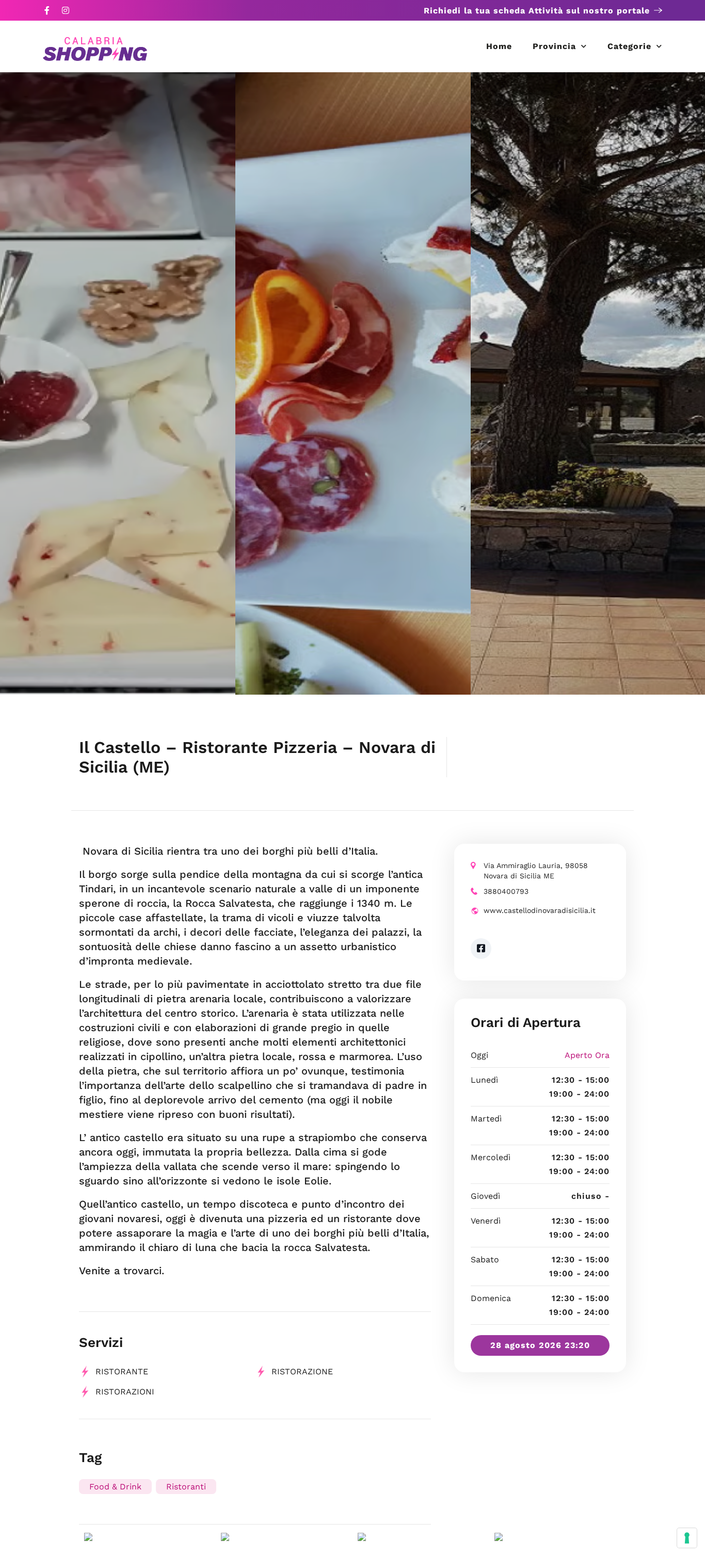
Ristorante (121, 1371)
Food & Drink (115, 1486)
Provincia (554, 46)
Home (499, 46)
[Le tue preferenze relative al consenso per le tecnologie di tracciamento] (687, 1538)
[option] (117, 383)
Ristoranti (186, 1486)
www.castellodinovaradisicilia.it (540, 910)
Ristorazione (302, 1371)
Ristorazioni (124, 1392)
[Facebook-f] (47, 10)
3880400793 (506, 891)
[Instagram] (65, 10)
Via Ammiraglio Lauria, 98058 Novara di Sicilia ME (536, 870)
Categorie (629, 46)
